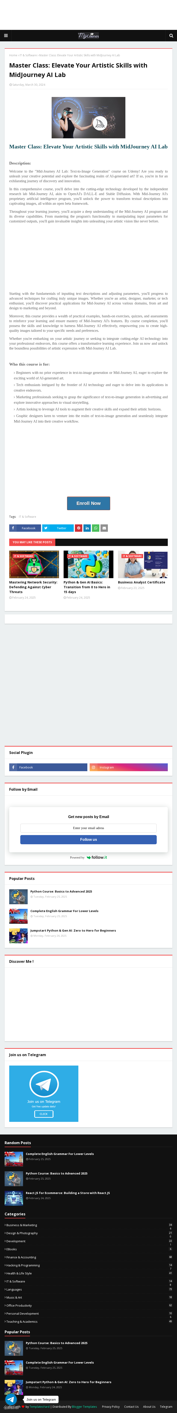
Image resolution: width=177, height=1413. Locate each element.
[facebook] (48, 767)
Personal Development (89, 1313)
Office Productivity (89, 1305)
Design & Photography (89, 1233)
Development (89, 1241)
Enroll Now (89, 503)
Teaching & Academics (89, 1321)
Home (13, 55)
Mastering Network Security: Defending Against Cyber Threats (33, 587)
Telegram (166, 1407)
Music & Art (89, 1297)
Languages (89, 1289)
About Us (149, 1407)
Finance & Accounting (89, 1257)
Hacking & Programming (89, 1265)
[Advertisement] (88, 15)
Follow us (88, 840)
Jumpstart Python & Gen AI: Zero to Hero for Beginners (73, 930)
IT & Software (28, 55)
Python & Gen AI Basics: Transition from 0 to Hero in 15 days (87, 587)
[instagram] (129, 767)
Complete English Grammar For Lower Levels (64, 911)
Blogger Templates (84, 1407)
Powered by (77, 857)
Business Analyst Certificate (141, 582)
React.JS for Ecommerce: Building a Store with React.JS (68, 1193)
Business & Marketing (89, 1225)
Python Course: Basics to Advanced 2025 (61, 891)
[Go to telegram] (11, 1399)
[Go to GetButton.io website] (11, 1408)
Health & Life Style (89, 1273)
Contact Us (131, 1407)
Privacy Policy (111, 1407)
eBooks (88, 1249)
